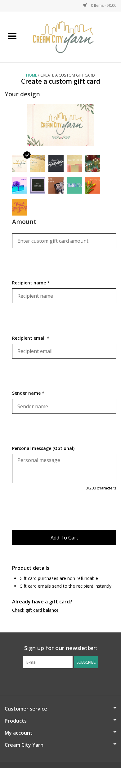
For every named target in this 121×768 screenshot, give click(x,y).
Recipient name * (31, 283)
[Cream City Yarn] (73, 36)
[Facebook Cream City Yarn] (55, 681)
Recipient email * (30, 338)
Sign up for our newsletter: (60, 648)
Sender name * (28, 393)
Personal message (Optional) (43, 448)
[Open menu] (12, 36)
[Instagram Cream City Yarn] (66, 681)
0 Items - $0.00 (103, 5)
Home (31, 75)
